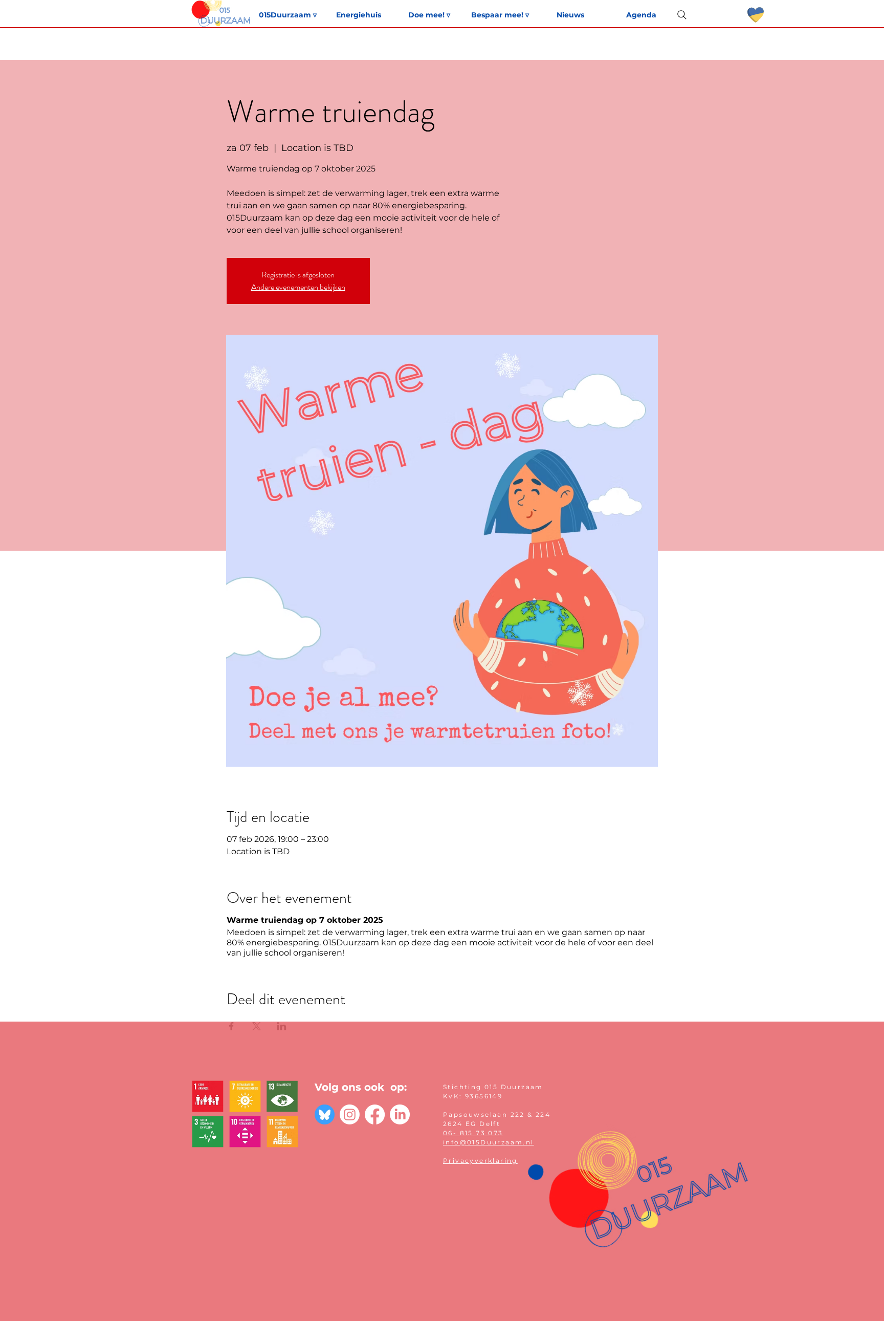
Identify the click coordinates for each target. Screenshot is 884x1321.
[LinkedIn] (400, 1114)
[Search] (682, 15)
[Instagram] (350, 1114)
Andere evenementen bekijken (298, 287)
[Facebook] (375, 1114)
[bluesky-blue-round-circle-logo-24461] (325, 1114)
